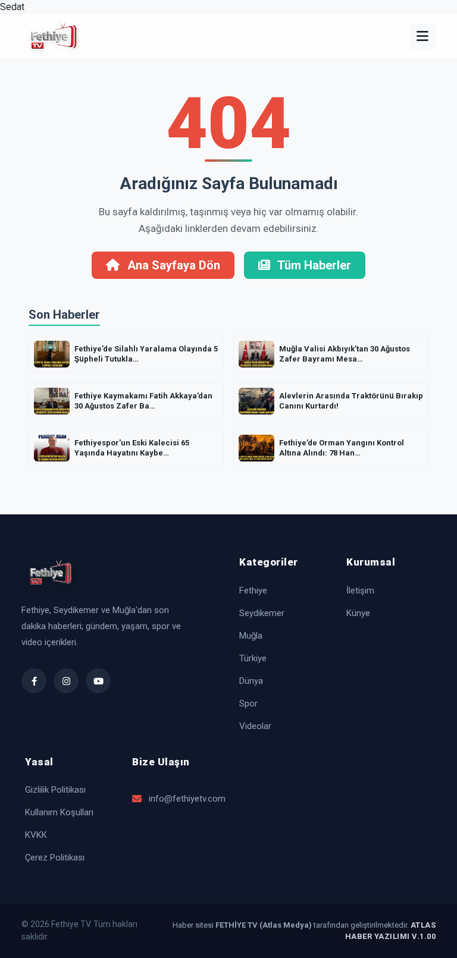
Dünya (251, 681)
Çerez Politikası (54, 857)
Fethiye (253, 590)
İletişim (360, 590)
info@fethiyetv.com (183, 798)
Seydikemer (261, 613)
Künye (358, 613)
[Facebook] (33, 680)
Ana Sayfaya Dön (172, 265)
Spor (248, 703)
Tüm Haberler (313, 265)
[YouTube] (98, 680)
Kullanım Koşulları (59, 812)
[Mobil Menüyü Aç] (422, 37)
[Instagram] (66, 680)
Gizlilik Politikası (55, 789)
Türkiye (253, 658)
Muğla (250, 635)
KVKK (36, 835)
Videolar (255, 726)
